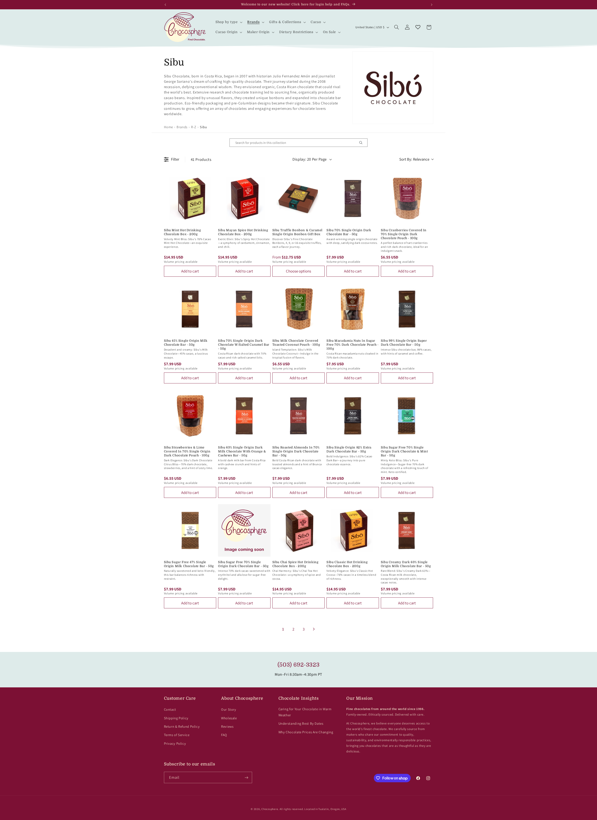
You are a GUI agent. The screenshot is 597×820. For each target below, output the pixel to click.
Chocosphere (269, 809)
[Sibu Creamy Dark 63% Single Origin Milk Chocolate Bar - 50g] (407, 530)
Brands (182, 127)
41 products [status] (201, 159)
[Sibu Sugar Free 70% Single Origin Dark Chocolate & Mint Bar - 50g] (407, 416)
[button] (228, 22)
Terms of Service (177, 735)
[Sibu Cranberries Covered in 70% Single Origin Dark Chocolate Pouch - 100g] (407, 198)
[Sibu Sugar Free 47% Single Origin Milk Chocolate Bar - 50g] (190, 530)
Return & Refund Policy (182, 726)
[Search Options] (363, 142)
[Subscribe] (246, 777)
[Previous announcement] (165, 4)
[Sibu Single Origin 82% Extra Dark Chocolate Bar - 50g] (352, 416)
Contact (170, 709)
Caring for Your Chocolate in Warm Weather (305, 712)
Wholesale (229, 718)
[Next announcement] (432, 4)
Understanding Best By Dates (300, 723)
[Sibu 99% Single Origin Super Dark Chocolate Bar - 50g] (407, 309)
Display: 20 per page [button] (309, 159)
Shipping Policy (176, 718)
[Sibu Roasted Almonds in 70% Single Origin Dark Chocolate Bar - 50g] (298, 416)
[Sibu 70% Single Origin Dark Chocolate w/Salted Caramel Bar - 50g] (244, 309)
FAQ (224, 735)
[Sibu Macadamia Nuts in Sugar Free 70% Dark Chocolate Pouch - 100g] (352, 309)
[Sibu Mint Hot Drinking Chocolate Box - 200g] (190, 198)
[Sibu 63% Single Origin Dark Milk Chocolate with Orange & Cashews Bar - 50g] (244, 416)
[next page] (314, 629)
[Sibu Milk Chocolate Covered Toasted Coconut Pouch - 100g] (298, 309)
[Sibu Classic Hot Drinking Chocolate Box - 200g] (352, 530)
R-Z (193, 127)
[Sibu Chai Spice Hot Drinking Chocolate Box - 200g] (298, 530)
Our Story (228, 709)
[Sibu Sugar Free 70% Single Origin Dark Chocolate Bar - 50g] (244, 530)
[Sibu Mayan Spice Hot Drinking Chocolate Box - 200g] (244, 198)
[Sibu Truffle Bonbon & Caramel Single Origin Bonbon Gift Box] (298, 198)
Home (168, 127)
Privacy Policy (175, 743)
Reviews (227, 726)
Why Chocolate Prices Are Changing (305, 732)
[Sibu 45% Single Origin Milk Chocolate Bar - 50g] (190, 309)
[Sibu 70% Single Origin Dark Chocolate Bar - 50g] (352, 198)
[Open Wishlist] (418, 27)
